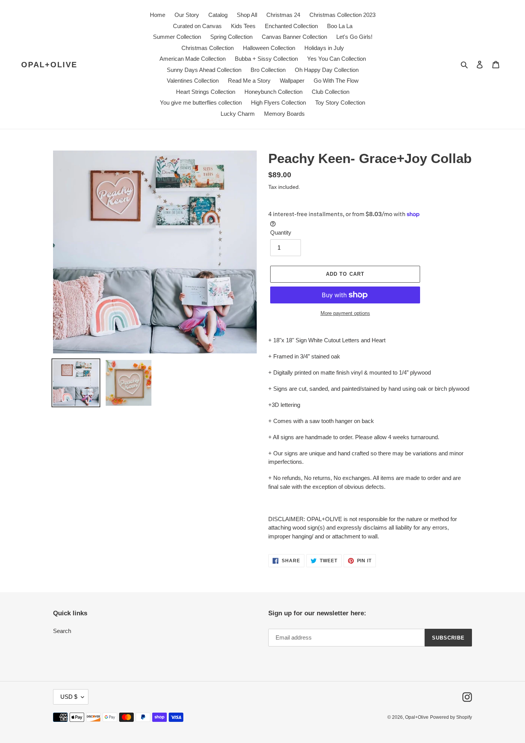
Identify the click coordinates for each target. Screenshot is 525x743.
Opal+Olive (49, 64)
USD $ (68, 696)
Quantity (280, 232)
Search (62, 631)
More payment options (345, 313)
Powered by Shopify (451, 717)
